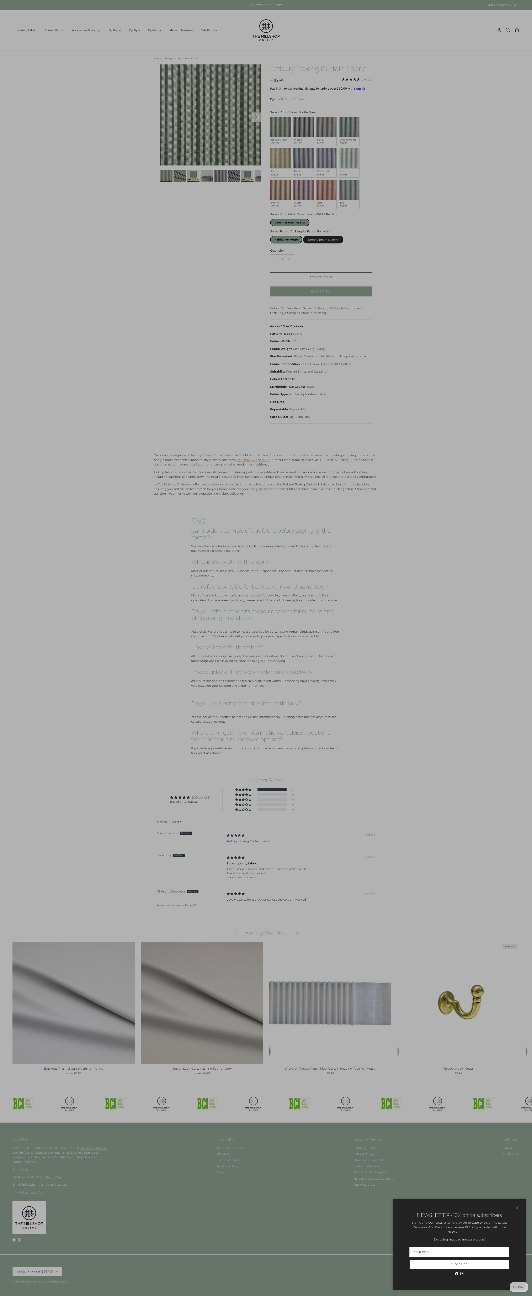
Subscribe (459, 1264)
